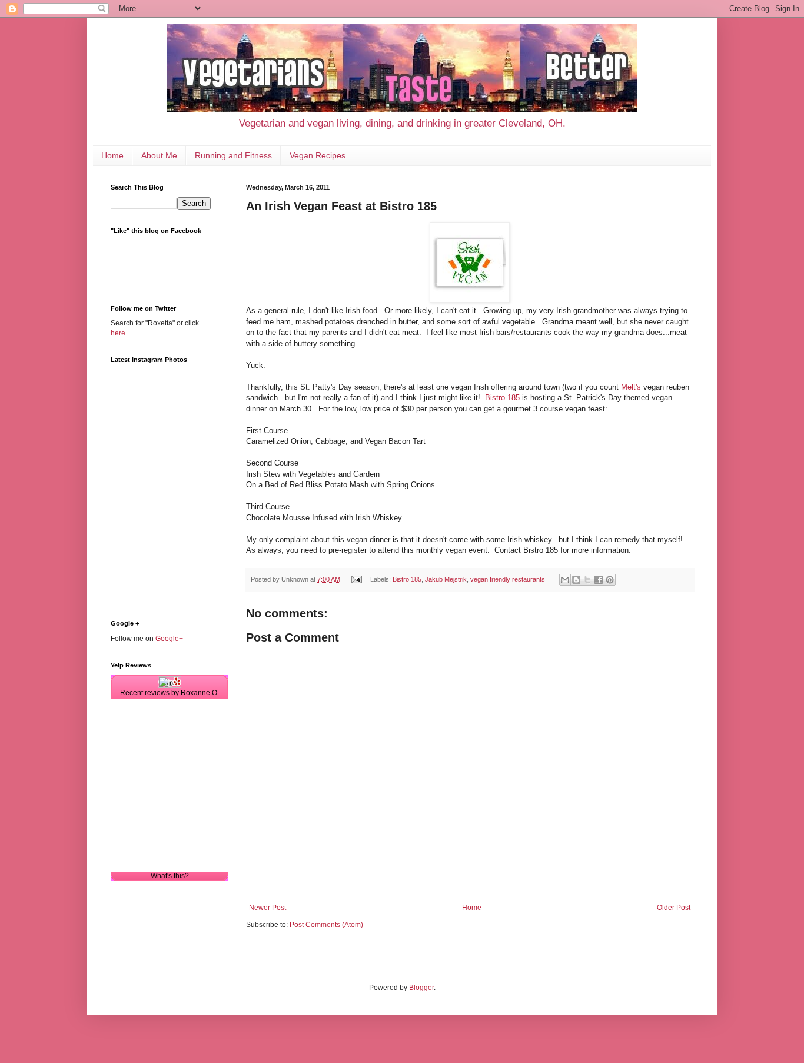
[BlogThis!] (576, 580)
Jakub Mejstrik (446, 579)
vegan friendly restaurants (507, 579)
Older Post (673, 907)
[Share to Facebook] (598, 580)
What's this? (170, 876)
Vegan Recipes (317, 155)
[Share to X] (587, 580)
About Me (159, 155)
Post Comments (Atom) (326, 925)
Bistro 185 (502, 397)
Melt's (631, 387)
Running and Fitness (233, 155)
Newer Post (267, 907)
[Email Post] (356, 579)
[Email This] (565, 580)
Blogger (421, 988)
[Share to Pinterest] (610, 580)
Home (112, 155)
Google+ (169, 639)
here (118, 333)
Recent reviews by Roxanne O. (169, 693)
